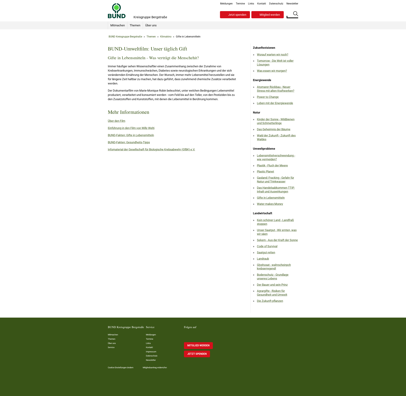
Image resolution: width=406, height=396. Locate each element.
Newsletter (292, 3)
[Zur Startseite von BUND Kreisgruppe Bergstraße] (117, 10)
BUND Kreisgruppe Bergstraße (125, 36)
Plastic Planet (265, 171)
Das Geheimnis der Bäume (273, 129)
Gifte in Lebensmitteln (271, 197)
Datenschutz (276, 3)
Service (111, 347)
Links (251, 3)
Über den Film (116, 121)
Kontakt (261, 3)
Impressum (151, 351)
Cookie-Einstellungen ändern (120, 367)
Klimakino (165, 36)
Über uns (151, 25)
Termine (240, 3)
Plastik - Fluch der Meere (272, 165)
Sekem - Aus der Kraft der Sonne (277, 240)
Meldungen (226, 3)
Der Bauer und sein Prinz (272, 284)
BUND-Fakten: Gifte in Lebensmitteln (131, 135)
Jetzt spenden (237, 14)
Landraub (263, 258)
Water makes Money (270, 204)
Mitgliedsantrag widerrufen (155, 367)
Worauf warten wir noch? (272, 54)
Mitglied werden (270, 14)
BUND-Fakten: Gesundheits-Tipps (129, 142)
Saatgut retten (266, 252)
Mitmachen (117, 25)
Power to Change (268, 97)
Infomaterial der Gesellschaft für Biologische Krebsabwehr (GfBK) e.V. (151, 149)
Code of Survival (267, 246)
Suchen (295, 14)
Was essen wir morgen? (272, 70)
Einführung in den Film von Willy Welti (131, 128)
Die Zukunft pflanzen (270, 301)
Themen (135, 25)
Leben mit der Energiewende (275, 103)
